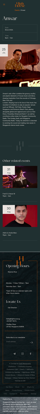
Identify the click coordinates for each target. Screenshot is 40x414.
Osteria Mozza (10, 375)
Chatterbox (12, 366)
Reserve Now (12, 272)
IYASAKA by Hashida (12, 372)
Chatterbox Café (12, 369)
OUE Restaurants (25, 363)
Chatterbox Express (25, 366)
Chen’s (22, 369)
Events (17, 10)
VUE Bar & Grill (20, 380)
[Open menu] (4, 4)
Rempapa (8, 377)
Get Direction (12, 307)
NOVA (33, 372)
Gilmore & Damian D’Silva (26, 375)
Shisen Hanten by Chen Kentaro (24, 377)
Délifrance (30, 369)
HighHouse (26, 372)
